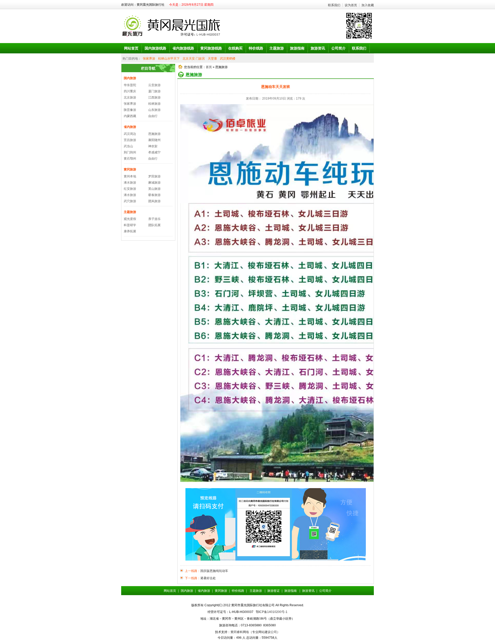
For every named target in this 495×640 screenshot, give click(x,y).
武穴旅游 (130, 201)
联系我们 (334, 5)
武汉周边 (130, 134)
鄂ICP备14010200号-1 (271, 612)
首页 (209, 67)
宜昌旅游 (130, 140)
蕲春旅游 (154, 195)
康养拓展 (130, 231)
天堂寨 (212, 58)
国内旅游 (130, 78)
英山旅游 (154, 189)
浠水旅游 (130, 182)
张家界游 (149, 58)
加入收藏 (367, 5)
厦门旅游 (154, 91)
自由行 (153, 116)
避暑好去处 (208, 578)
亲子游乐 (154, 219)
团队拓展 (154, 225)
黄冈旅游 (130, 169)
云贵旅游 (154, 85)
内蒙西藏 (130, 116)
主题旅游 (130, 212)
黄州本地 (130, 176)
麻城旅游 (154, 182)
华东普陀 (130, 85)
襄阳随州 (154, 140)
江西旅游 (154, 97)
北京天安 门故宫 (194, 58)
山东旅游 (154, 110)
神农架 (153, 146)
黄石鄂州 (130, 158)
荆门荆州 (130, 152)
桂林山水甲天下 (169, 58)
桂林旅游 (154, 103)
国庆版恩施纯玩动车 (214, 571)
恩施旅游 (154, 134)
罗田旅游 (154, 176)
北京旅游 (130, 97)
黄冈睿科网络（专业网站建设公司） (255, 632)
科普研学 (130, 225)
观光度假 (130, 219)
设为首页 (351, 5)
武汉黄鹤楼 (227, 58)
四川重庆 (130, 91)
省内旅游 (130, 127)
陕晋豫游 (130, 110)
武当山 (128, 146)
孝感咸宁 (154, 152)
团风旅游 (154, 201)
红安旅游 (130, 189)
